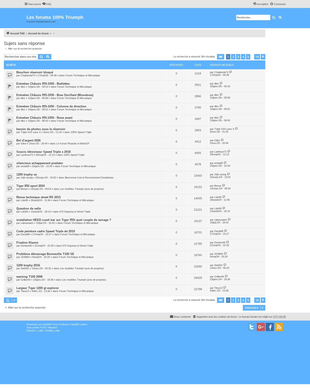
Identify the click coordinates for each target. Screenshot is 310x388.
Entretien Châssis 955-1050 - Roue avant (44, 117)
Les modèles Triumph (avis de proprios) (82, 189)
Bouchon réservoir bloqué (34, 72)
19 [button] (257, 57)
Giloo (23, 143)
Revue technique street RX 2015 (38, 197)
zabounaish (27, 223)
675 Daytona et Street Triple (74, 211)
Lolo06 (24, 200)
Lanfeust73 (27, 154)
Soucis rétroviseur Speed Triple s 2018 (43, 151)
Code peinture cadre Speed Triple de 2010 (45, 231)
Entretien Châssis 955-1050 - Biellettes (43, 83)
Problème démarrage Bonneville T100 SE (45, 254)
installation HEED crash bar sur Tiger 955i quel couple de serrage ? (63, 220)
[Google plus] (261, 327)
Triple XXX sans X (31, 132)
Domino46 (26, 245)
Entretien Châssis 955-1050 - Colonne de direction (51, 106)
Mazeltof (52, 327)
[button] (220, 56)
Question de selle (28, 208)
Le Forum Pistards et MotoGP (72, 143)
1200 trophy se (26, 174)
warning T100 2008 (29, 276)
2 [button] (233, 57)
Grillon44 (25, 279)
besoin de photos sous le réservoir (40, 129)
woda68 (25, 166)
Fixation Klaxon (27, 242)
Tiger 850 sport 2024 (30, 186)
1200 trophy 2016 (28, 265)
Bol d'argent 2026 (28, 140)
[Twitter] (252, 327)
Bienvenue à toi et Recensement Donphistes (89, 177)
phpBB (46, 324)
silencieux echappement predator (39, 163)
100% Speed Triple (81, 132)
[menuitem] (46, 4)
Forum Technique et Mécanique (82, 75)
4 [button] (243, 57)
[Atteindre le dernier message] (230, 72)
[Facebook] (270, 327)
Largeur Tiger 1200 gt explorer (37, 288)
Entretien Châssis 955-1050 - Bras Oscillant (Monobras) (54, 95)
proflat (35, 327)
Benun (24, 189)
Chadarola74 (28, 75)
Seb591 (25, 268)
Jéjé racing (27, 177)
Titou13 (25, 291)
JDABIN (25, 257)
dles (23, 86)
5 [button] (248, 57)
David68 (25, 234)
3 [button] (238, 57)
